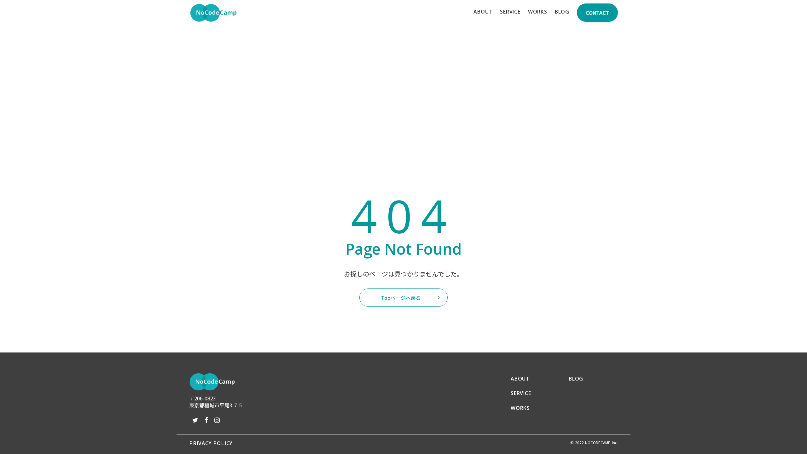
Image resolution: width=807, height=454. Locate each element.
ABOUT (520, 378)
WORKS (520, 408)
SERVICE (521, 393)
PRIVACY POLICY (210, 442)
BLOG (576, 378)
